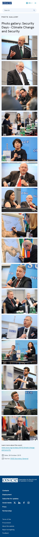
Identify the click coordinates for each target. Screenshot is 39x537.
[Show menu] (35, 3)
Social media (7, 503)
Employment (7, 495)
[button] (19, 48)
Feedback (5, 533)
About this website (8, 526)
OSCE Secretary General (19, 459)
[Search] (34, 10)
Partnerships (7, 511)
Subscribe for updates (10, 499)
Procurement (6, 523)
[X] (14, 502)
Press (4, 507)
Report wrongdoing (8, 530)
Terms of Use (6, 519)
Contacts (5, 490)
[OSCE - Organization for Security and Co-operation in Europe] (7, 3)
